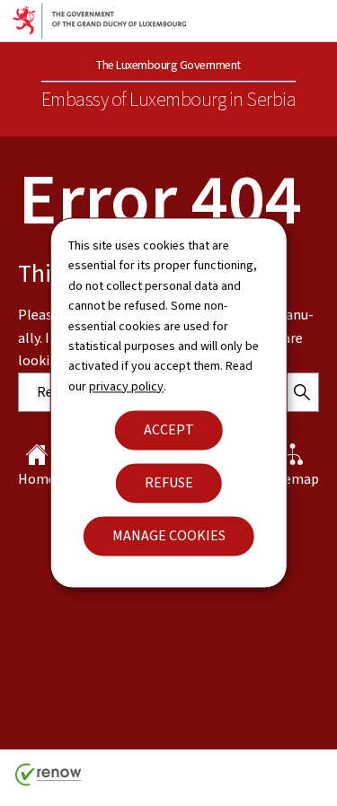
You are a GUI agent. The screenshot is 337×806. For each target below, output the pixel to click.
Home (37, 478)
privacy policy (126, 386)
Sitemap (293, 478)
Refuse (169, 483)
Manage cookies (169, 536)
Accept (169, 430)
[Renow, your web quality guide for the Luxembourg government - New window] (48, 781)
